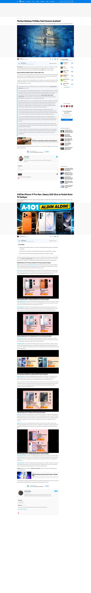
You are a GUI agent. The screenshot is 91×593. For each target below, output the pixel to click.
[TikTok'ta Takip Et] (72, 106)
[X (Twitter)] (55, 491)
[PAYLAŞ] (50, 59)
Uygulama (28, 1)
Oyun (33, 1)
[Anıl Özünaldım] (20, 491)
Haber (37, 1)
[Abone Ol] (58, 59)
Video (47, 1)
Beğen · (19, 509)
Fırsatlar (53, 1)
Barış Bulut (22, 58)
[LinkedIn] (57, 157)
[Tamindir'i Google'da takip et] (38, 152)
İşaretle (25, 509)
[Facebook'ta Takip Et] (62, 106)
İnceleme (42, 1)
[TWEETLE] (53, 59)
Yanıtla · (22, 509)
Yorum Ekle (21, 502)
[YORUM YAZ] (55, 59)
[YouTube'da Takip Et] (69, 106)
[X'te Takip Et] (67, 106)
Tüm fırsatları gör (66, 87)
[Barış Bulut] (20, 156)
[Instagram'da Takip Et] (64, 106)
